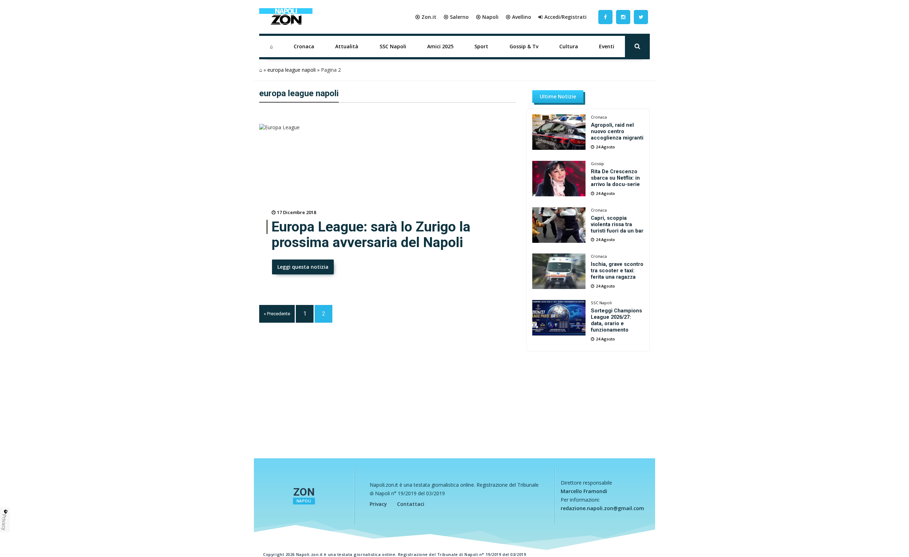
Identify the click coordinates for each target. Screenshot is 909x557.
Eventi (606, 46)
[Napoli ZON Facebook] (605, 17)
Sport (481, 46)
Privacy (378, 504)
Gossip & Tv (524, 46)
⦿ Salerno (456, 16)
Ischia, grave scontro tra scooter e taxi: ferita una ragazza (617, 270)
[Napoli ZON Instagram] (623, 17)
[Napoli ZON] (285, 17)
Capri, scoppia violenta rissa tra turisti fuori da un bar (617, 224)
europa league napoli (291, 69)
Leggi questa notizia (302, 266)
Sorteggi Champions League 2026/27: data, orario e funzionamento (616, 320)
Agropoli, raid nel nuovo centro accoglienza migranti (617, 131)
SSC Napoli (393, 46)
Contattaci (410, 504)
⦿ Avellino (518, 16)
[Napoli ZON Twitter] (641, 17)
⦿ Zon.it (425, 16)
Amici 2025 (440, 46)
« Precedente (277, 313)
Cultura (568, 46)
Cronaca (304, 46)
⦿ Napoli (487, 16)
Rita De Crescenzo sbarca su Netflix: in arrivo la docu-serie (615, 177)
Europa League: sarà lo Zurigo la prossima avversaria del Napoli (371, 234)
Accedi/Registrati (565, 16)
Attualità (346, 46)
